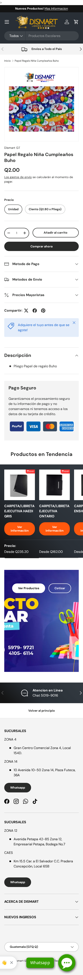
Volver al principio (41, 710)
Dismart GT (12, 148)
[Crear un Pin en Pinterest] (43, 310)
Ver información (20, 528)
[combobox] (41, 35)
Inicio (7, 61)
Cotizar (59, 588)
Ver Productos (28, 588)
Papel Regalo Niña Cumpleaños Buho (37, 61)
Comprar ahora (41, 246)
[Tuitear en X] (26, 310)
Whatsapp (17, 787)
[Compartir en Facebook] (34, 310)
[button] (76, 22)
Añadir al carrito (55, 232)
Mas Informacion (56, 8)
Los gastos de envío (18, 177)
